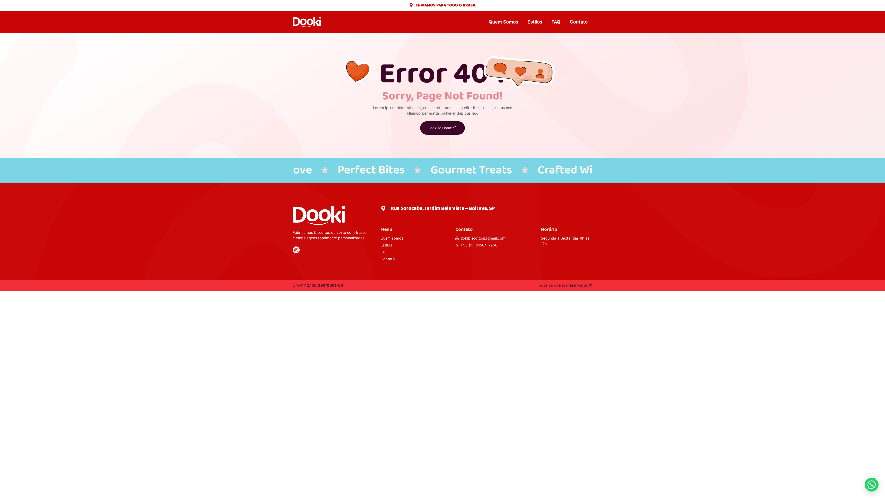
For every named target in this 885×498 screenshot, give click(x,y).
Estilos (535, 22)
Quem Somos (503, 22)
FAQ (556, 22)
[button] (872, 485)
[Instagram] (296, 249)
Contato (579, 22)
